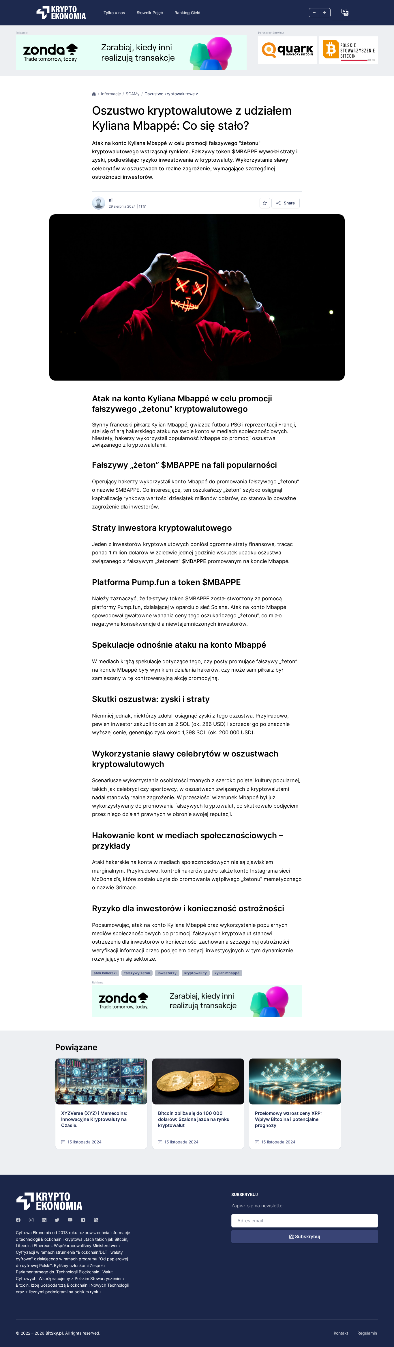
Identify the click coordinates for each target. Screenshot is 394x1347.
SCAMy (133, 93)
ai (110, 200)
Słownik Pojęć (150, 12)
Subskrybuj (307, 1236)
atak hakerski (105, 973)
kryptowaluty (195, 973)
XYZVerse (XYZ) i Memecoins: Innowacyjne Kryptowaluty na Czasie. (94, 1119)
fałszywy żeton (137, 973)
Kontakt (341, 1333)
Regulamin (367, 1333)
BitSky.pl (54, 1333)
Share (289, 202)
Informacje (111, 93)
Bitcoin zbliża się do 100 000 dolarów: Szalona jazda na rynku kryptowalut (194, 1119)
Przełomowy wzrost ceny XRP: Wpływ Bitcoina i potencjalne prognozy (288, 1119)
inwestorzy (167, 973)
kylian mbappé (227, 973)
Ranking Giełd (187, 12)
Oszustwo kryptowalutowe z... (173, 93)
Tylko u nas (114, 12)
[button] (345, 12)
